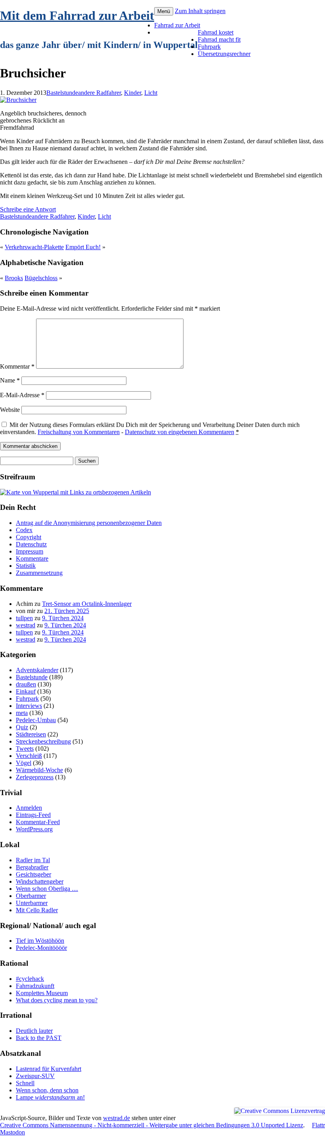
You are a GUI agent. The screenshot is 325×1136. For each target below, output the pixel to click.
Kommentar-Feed (38, 822)
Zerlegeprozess (35, 777)
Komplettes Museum (42, 993)
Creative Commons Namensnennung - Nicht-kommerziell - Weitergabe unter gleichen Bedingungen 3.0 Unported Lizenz (151, 1125)
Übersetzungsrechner (224, 53)
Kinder (132, 92)
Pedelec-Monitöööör (41, 947)
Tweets (25, 748)
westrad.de (116, 1118)
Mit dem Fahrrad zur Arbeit (77, 15)
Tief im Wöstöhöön (40, 940)
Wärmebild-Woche (39, 770)
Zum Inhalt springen (200, 11)
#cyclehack (30, 978)
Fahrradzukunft (35, 985)
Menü (163, 11)
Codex (24, 530)
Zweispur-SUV (35, 1076)
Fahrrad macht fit (219, 39)
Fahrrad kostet (215, 32)
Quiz (22, 727)
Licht (150, 92)
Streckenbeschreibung (43, 741)
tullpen (24, 618)
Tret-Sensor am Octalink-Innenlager (87, 603)
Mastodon (12, 1132)
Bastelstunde (62, 92)
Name (10, 380)
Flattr (318, 1125)
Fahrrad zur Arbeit (177, 25)
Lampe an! (50, 1097)
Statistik (26, 565)
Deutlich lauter (34, 1030)
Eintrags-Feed (33, 814)
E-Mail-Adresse (22, 395)
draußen (26, 684)
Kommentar (17, 366)
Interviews (29, 705)
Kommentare (32, 558)
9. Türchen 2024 (63, 618)
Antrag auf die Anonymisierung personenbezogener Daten (89, 522)
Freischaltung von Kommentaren (79, 432)
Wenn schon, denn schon (47, 1090)
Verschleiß (29, 755)
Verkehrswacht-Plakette (34, 247)
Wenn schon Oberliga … (47, 888)
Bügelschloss (41, 278)
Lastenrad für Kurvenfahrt (48, 1068)
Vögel (23, 762)
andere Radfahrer (99, 92)
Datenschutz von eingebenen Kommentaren (179, 432)
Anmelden (29, 807)
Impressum (29, 551)
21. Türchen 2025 (66, 610)
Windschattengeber (39, 881)
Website (10, 409)
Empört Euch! (83, 247)
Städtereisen (31, 734)
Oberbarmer (31, 895)
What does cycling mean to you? (57, 1000)
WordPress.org (34, 829)
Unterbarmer (32, 903)
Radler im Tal (33, 860)
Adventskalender (37, 670)
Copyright (28, 537)
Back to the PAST (38, 1037)
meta (22, 712)
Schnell (25, 1083)
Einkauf (26, 691)
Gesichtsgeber (33, 874)
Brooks (14, 278)
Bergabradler (32, 867)
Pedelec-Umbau (36, 720)
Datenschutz (31, 544)
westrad (25, 625)
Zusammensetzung (39, 572)
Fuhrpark (209, 46)
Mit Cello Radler (37, 910)
